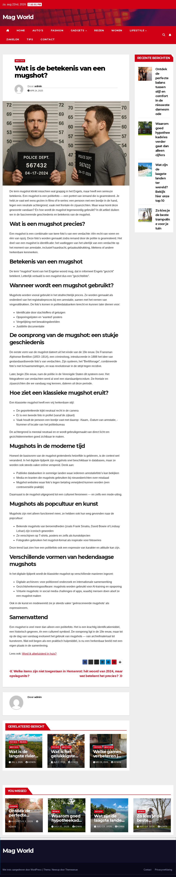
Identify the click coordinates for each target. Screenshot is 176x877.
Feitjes (13, 742)
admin (38, 86)
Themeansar (71, 869)
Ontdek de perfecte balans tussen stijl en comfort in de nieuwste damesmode (162, 91)
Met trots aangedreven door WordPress (22, 869)
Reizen (99, 30)
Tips (30, 39)
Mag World (18, 17)
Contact (48, 39)
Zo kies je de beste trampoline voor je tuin (162, 219)
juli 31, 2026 (62, 826)
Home (21, 30)
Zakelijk (12, 39)
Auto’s (37, 30)
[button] (163, 34)
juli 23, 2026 (105, 826)
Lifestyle (137, 30)
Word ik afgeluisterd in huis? (39, 653)
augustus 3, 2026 (22, 821)
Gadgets (78, 30)
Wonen (116, 30)
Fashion (57, 30)
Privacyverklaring (163, 869)
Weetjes (20, 61)
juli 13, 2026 (147, 826)
